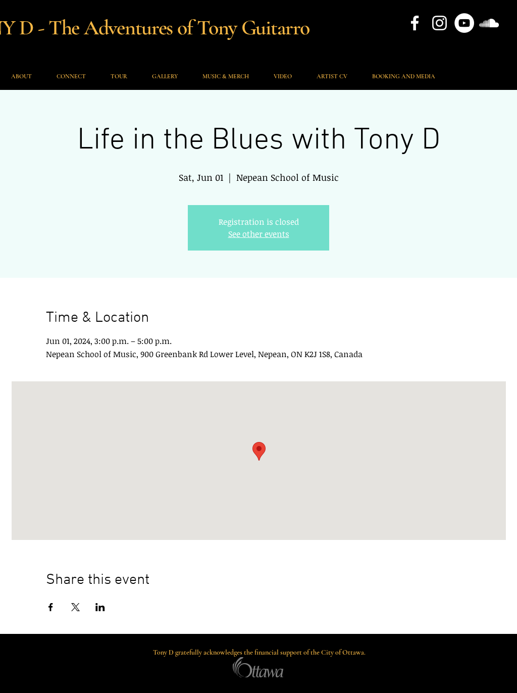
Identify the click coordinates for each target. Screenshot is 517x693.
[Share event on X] (75, 607)
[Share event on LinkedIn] (100, 607)
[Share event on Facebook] (51, 607)
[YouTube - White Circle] (464, 23)
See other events (258, 233)
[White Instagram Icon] (439, 23)
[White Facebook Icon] (415, 23)
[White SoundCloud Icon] (489, 23)
